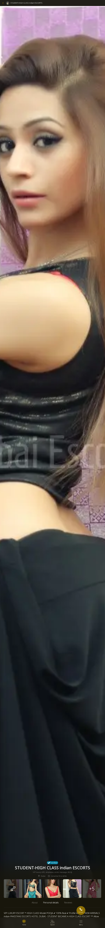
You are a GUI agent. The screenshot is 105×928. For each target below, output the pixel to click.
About (35, 902)
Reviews (68, 902)
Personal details (51, 902)
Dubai (43, 876)
